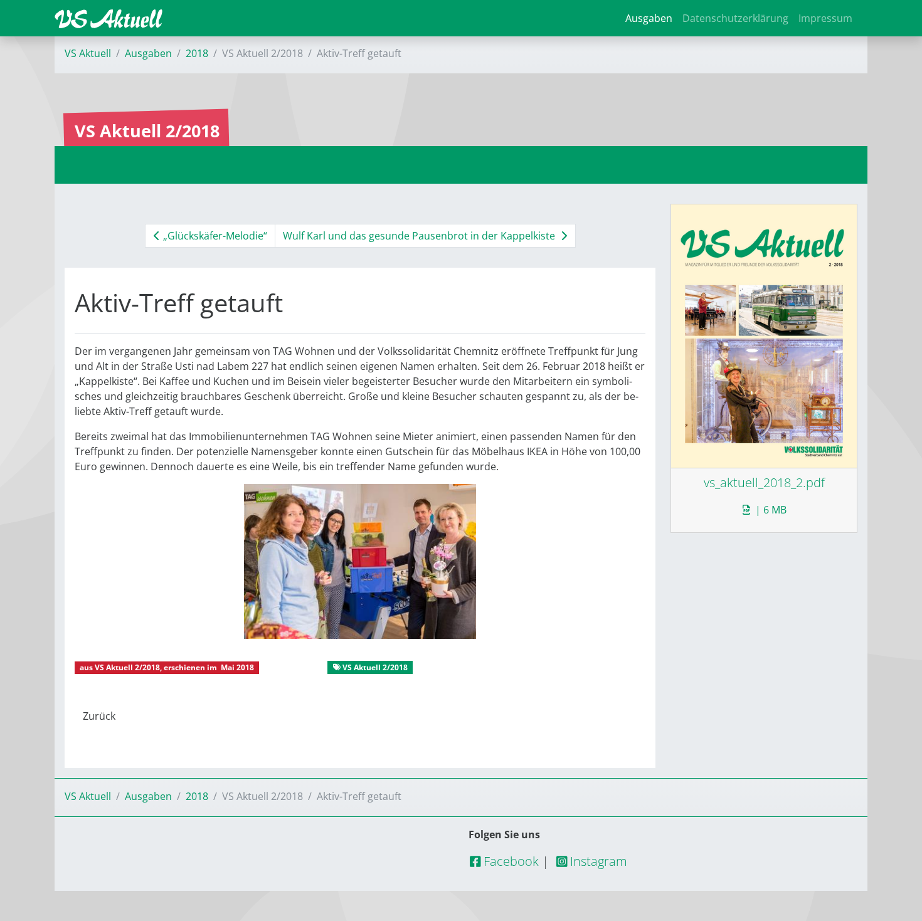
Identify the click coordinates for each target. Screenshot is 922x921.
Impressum (825, 18)
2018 (197, 53)
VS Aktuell (88, 53)
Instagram (597, 861)
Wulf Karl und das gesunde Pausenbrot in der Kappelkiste (420, 236)
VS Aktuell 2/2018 (127, 667)
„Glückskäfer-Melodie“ (214, 236)
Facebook (509, 861)
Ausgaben (648, 18)
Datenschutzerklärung (735, 18)
